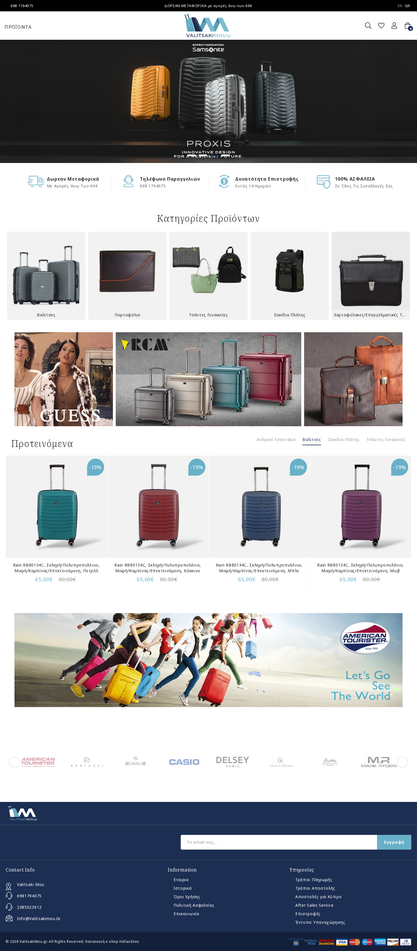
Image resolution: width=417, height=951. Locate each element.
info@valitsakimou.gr (39, 918)
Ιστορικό (183, 888)
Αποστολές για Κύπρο (318, 896)
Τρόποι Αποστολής (315, 888)
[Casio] (184, 762)
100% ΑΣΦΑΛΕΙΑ (355, 179)
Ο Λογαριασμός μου (394, 25)
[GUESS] (281, 762)
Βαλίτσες (46, 314)
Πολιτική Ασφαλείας (194, 905)
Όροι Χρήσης (187, 896)
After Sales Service (314, 905)
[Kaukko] (330, 762)
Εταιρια (181, 879)
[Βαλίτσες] (46, 271)
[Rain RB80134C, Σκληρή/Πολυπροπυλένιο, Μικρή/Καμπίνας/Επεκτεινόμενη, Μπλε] (259, 505)
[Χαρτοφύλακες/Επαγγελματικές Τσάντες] (371, 271)
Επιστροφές (308, 913)
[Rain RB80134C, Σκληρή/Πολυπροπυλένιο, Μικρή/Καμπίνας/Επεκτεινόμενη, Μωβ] (360, 505)
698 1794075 (21, 5)
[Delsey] (232, 762)
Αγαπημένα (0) (381, 25)
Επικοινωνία (186, 913)
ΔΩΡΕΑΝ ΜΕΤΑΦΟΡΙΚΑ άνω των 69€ (208, 5)
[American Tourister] (38, 762)
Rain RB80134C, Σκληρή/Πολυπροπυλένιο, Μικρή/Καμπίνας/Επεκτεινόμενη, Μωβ (360, 567)
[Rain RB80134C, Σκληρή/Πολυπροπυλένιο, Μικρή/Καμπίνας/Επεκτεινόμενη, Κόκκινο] (158, 505)
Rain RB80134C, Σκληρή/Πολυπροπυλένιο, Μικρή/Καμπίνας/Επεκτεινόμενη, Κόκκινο (157, 567)
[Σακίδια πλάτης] (289, 271)
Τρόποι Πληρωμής (313, 879)
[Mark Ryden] (379, 762)
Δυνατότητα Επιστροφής (267, 179)
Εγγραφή (394, 842)
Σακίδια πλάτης (290, 314)
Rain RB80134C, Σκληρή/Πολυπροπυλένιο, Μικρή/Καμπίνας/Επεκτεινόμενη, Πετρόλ (56, 567)
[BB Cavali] (135, 762)
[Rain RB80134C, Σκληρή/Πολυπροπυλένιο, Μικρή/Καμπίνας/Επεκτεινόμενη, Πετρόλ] (56, 505)
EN (400, 5)
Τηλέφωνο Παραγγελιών (170, 179)
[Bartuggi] (87, 762)
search (368, 25)
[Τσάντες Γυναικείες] (208, 271)
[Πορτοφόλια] (127, 271)
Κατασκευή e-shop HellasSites (112, 941)
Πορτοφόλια (127, 314)
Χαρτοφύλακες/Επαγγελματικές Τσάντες (372, 314)
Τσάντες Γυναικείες (208, 314)
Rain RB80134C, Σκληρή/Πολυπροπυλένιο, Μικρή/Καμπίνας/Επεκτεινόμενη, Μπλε (259, 567)
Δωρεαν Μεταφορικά (73, 179)
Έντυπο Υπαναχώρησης (320, 922)
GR (407, 5)
